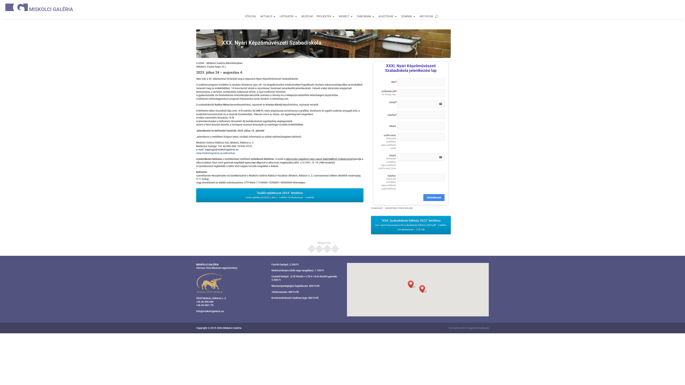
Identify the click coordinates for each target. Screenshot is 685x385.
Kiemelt (344, 16)
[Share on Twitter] (319, 247)
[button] (423, 289)
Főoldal (250, 16)
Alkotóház (386, 16)
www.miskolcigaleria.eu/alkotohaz (215, 153)
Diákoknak (364, 16)
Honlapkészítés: (468, 328)
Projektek (324, 16)
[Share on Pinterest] (327, 247)
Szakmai (406, 16)
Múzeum (307, 16)
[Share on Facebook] (311, 247)
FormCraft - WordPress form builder (392, 208)
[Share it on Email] (335, 247)
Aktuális (266, 16)
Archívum (426, 16)
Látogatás (287, 16)
